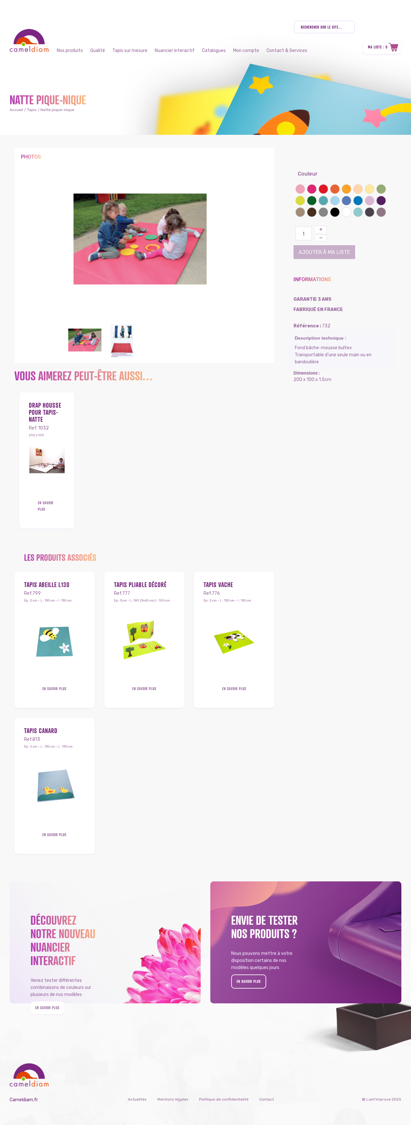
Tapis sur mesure (129, 50)
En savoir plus (45, 506)
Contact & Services (287, 50)
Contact (266, 1099)
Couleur (308, 174)
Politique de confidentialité (224, 1099)
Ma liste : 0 (378, 47)
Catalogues (214, 50)
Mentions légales (172, 1099)
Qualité (97, 50)
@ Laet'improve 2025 (381, 1099)
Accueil (16, 110)
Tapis (32, 110)
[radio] (300, 189)
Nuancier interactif (175, 50)
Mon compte (246, 50)
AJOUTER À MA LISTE (324, 252)
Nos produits (70, 50)
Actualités (137, 1099)
